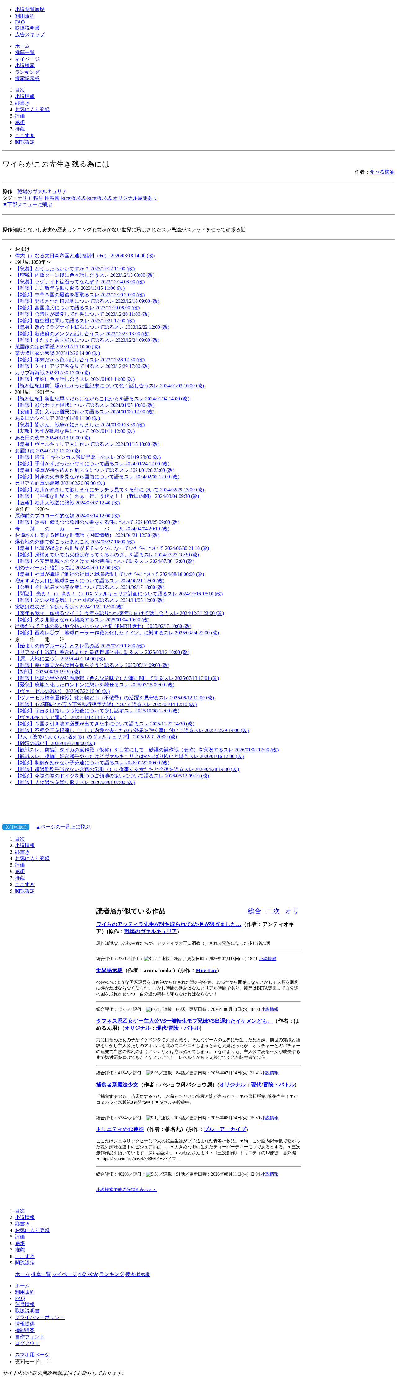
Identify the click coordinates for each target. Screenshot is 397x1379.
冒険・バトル (184, 1028)
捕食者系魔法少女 (117, 1085)
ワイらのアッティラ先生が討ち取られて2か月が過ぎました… (168, 924)
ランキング (27, 72)
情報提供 (25, 1323)
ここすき (25, 135)
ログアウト (27, 1343)
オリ (292, 911)
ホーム (22, 46)
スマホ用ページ (32, 1354)
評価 (20, 116)
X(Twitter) (16, 826)
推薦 (20, 129)
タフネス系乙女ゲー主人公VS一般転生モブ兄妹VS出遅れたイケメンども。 (184, 1021)
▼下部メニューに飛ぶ (27, 204)
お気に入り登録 (32, 109)
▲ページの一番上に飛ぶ (63, 826)
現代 (161, 1028)
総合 (254, 911)
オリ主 (24, 198)
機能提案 (25, 1330)
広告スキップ (30, 34)
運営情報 (25, 1304)
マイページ (27, 59)
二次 (273, 911)
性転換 (52, 198)
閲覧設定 (25, 142)
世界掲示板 (109, 970)
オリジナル (137, 1028)
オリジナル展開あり (135, 198)
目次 (20, 90)
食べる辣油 (382, 172)
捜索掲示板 (27, 78)
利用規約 (25, 16)
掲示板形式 (73, 198)
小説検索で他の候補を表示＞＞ (126, 1189)
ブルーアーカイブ (225, 1129)
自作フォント (30, 1336)
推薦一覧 (25, 52)
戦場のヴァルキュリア (42, 191)
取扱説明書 (27, 28)
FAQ (20, 22)
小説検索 (25, 65)
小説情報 (25, 96)
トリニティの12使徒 (120, 1129)
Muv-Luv (206, 970)
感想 (20, 122)
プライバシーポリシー (40, 1317)
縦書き (22, 103)
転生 (38, 198)
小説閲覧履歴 (30, 9)
